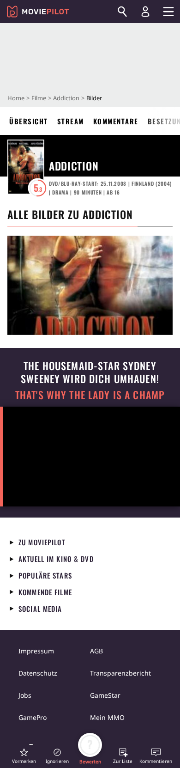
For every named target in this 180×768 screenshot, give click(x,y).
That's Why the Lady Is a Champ (90, 395)
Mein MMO (107, 717)
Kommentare (115, 121)
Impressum (36, 650)
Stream (70, 121)
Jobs (24, 695)
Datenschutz (37, 673)
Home (15, 98)
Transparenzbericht (120, 673)
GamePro (32, 717)
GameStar (105, 695)
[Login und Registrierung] (145, 11)
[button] (24, 756)
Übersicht (28, 121)
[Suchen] (122, 11)
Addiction (66, 98)
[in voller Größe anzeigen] (90, 285)
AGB (96, 650)
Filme (38, 98)
